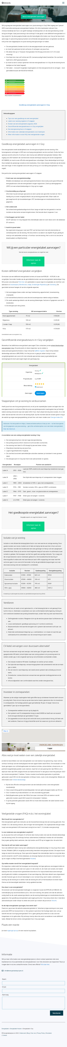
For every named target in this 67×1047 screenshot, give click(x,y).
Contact (5, 1035)
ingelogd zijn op (12, 930)
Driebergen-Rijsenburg (39, 284)
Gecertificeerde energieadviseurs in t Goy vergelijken (25, 126)
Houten (32, 858)
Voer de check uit (9, 429)
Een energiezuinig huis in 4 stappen (19, 129)
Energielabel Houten (16, 1028)
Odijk (29, 284)
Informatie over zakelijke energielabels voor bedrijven (26, 132)
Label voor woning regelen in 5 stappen (21, 121)
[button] (34, 105)
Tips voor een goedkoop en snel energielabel (23, 118)
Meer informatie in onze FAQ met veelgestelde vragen (26, 134)
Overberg (53, 284)
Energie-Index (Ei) (57, 417)
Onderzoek (23, 1033)
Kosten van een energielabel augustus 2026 (22, 124)
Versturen (57, 1013)
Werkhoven (23, 284)
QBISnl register (40, 351)
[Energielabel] (6, 3)
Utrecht (53, 900)
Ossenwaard (14, 284)
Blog (28, 1033)
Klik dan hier (45, 964)
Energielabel (5, 1028)
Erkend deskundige (19, 780)
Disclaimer (49, 1033)
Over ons (33, 1033)
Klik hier (22, 282)
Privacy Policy (41, 1033)
